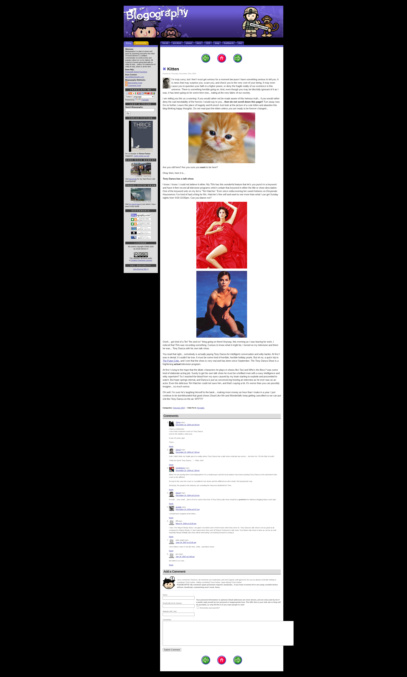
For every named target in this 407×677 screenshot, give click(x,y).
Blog (128, 43)
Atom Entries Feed (135, 83)
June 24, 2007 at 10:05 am (186, 542)
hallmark (229, 43)
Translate (145, 100)
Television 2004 (179, 408)
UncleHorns (180, 468)
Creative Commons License (141, 260)
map (217, 43)
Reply (171, 446)
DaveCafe (141, 43)
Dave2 (178, 450)
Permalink (200, 408)
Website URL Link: (170, 611)
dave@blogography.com (134, 77)
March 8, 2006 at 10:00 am (186, 523)
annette (178, 507)
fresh (165, 43)
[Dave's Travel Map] (141, 201)
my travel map (134, 204)
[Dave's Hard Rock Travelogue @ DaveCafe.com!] (141, 175)
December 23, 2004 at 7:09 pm (188, 452)
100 (208, 43)
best (199, 43)
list (240, 43)
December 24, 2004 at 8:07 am (188, 509)
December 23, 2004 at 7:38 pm (188, 470)
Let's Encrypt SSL (140, 269)
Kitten (171, 69)
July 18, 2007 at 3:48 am (185, 557)
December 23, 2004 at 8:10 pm (188, 495)
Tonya (178, 422)
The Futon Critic (171, 360)
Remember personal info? (210, 608)
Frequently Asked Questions (136, 72)
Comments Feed (134, 85)
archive (177, 43)
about (189, 43)
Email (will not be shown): (172, 603)
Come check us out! (141, 156)
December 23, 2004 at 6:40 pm (188, 425)
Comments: (167, 620)
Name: (165, 595)
